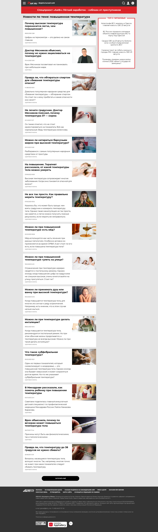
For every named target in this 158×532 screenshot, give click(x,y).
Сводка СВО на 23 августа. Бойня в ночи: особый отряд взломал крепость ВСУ (116, 43)
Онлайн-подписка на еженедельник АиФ (80, 490)
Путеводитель (55, 492)
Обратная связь (41, 492)
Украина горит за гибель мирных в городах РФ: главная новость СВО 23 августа (116, 52)
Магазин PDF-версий (116, 490)
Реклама (39, 490)
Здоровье (28, 70)
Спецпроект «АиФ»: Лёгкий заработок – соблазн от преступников (79, 10)
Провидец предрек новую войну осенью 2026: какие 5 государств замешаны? (116, 61)
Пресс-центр (101, 490)
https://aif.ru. (42, 513)
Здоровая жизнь (31, 42)
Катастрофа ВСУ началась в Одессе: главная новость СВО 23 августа (116, 24)
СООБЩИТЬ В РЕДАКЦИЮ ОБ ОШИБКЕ (87, 492)
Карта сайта (67, 492)
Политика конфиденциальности (46, 517)
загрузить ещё (60, 478)
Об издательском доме (53, 490)
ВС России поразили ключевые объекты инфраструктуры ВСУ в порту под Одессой (116, 34)
